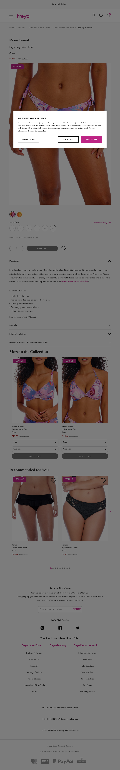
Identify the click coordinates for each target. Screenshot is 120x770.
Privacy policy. (40, 131)
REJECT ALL (68, 139)
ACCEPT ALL (92, 139)
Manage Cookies (28, 139)
